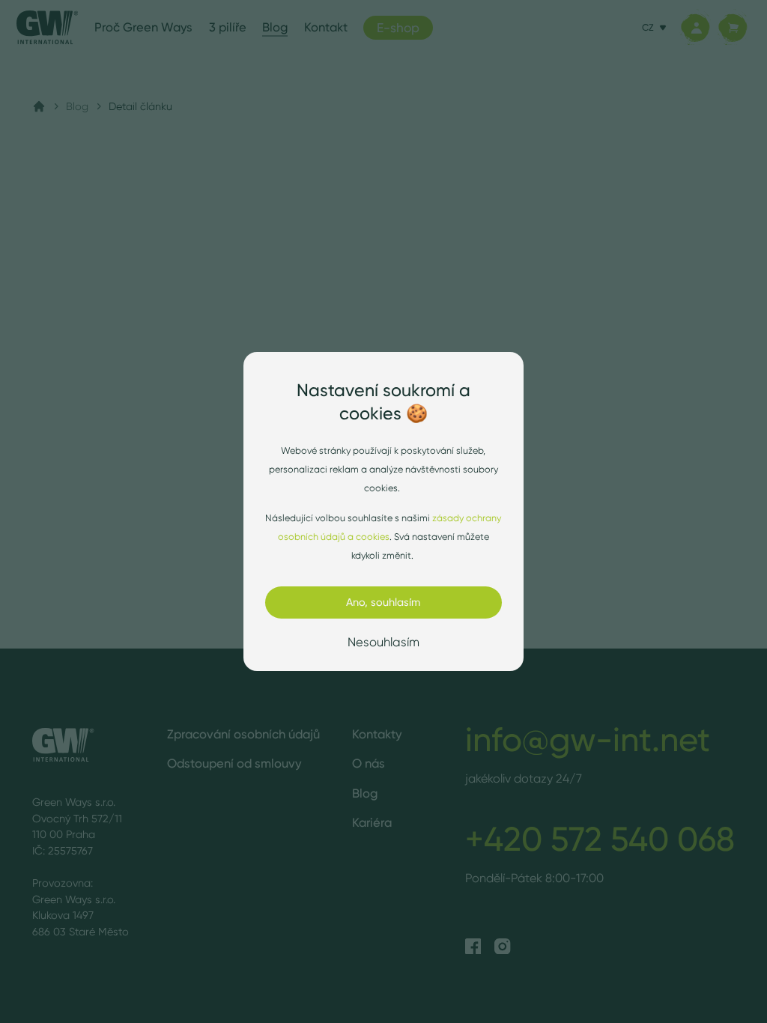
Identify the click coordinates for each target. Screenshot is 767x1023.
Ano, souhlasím (383, 602)
